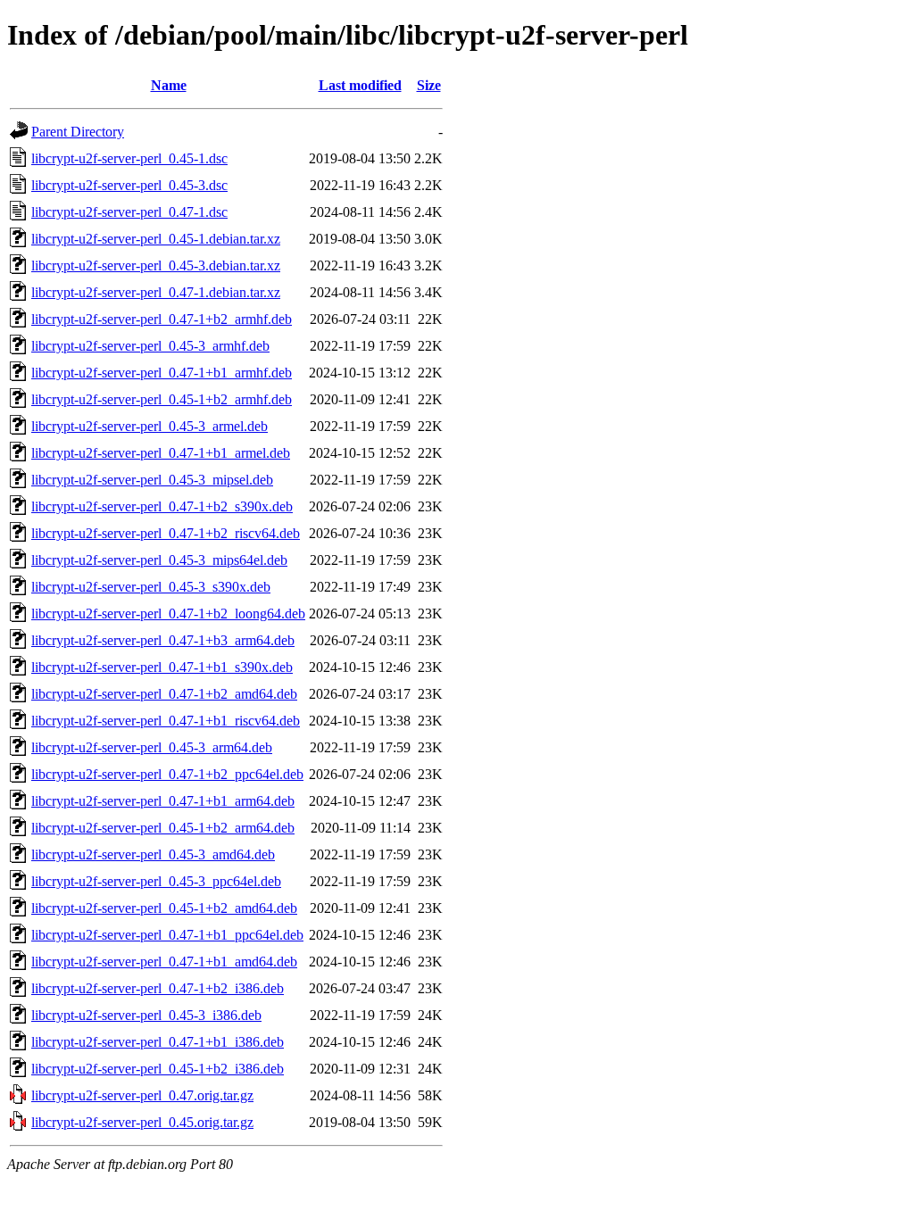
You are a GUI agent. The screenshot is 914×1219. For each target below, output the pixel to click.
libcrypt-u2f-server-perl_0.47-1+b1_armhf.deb (161, 372)
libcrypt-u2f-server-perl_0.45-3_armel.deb (149, 426)
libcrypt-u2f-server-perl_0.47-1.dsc (129, 212)
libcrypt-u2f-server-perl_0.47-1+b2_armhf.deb (161, 319)
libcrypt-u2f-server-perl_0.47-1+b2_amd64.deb (164, 693)
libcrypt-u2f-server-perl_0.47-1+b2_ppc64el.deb (167, 774)
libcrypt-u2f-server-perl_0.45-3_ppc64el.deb (156, 881)
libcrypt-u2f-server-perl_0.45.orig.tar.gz (142, 1122)
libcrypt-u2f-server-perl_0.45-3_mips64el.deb (159, 560)
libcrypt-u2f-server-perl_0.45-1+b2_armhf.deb (161, 399)
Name (169, 85)
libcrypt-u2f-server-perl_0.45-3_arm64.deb (151, 747)
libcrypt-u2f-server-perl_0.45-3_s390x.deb (150, 586)
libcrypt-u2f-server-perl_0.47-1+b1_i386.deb (157, 1041)
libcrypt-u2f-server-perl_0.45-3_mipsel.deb (152, 479)
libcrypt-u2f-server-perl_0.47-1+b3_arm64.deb (163, 640)
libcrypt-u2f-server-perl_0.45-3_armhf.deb (150, 345)
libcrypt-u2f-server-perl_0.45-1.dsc (129, 158)
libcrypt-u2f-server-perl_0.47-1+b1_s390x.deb (162, 667)
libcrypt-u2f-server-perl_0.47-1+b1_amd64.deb (164, 961)
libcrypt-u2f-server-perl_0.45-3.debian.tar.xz (155, 265)
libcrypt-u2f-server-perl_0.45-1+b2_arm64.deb (163, 827)
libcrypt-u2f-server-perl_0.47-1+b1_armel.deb (160, 452)
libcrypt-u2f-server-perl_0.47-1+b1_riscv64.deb (165, 720)
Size (429, 85)
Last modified (360, 85)
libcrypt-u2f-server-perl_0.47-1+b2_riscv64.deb (165, 533)
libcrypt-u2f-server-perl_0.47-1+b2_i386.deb (157, 988)
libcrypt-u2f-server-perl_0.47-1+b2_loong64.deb (168, 613)
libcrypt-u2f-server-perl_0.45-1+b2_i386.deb (157, 1068)
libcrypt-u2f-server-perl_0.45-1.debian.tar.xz (155, 238)
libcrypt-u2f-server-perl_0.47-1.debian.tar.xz (155, 292)
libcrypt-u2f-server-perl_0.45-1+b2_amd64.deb (164, 908)
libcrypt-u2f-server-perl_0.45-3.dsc (129, 185)
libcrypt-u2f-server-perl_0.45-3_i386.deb (146, 1015)
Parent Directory (77, 131)
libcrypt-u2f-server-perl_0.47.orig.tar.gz (142, 1095)
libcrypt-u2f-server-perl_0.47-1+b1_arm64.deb (163, 801)
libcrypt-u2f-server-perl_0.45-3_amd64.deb (153, 854)
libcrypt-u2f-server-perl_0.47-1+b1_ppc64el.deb (167, 934)
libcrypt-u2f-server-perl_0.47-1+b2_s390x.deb (162, 506)
